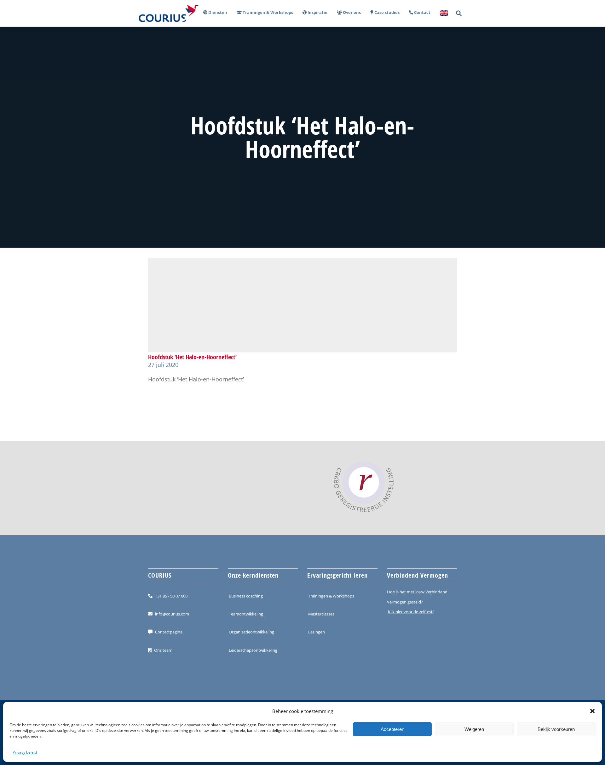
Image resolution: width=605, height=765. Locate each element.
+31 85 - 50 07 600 (171, 596)
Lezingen (316, 632)
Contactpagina (168, 632)
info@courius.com (172, 614)
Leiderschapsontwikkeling (253, 650)
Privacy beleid (25, 752)
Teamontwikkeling (246, 614)
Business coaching (246, 596)
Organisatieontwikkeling (251, 632)
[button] (592, 711)
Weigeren (474, 729)
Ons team (163, 650)
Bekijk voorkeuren (556, 729)
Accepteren (392, 729)
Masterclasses (321, 614)
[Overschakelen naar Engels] (441, 13)
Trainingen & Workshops (331, 596)
